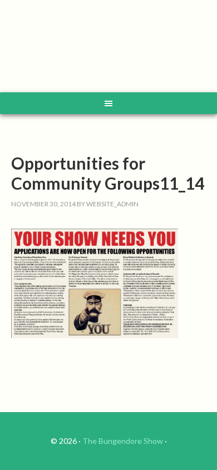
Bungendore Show (109, 47)
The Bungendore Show (122, 441)
